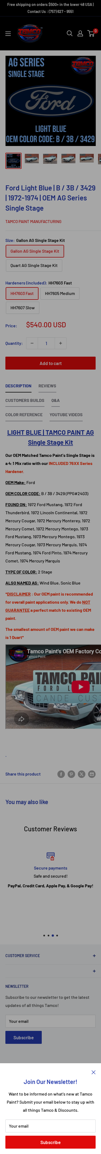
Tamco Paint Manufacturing (33, 221)
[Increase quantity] (60, 343)
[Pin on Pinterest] (71, 774)
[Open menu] (8, 34)
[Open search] (70, 33)
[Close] (94, 1072)
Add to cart (51, 363)
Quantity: (14, 343)
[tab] (18, 387)
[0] (91, 33)
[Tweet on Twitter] (81, 774)
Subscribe (50, 1142)
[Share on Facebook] (61, 774)
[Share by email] (92, 774)
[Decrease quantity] (32, 343)
